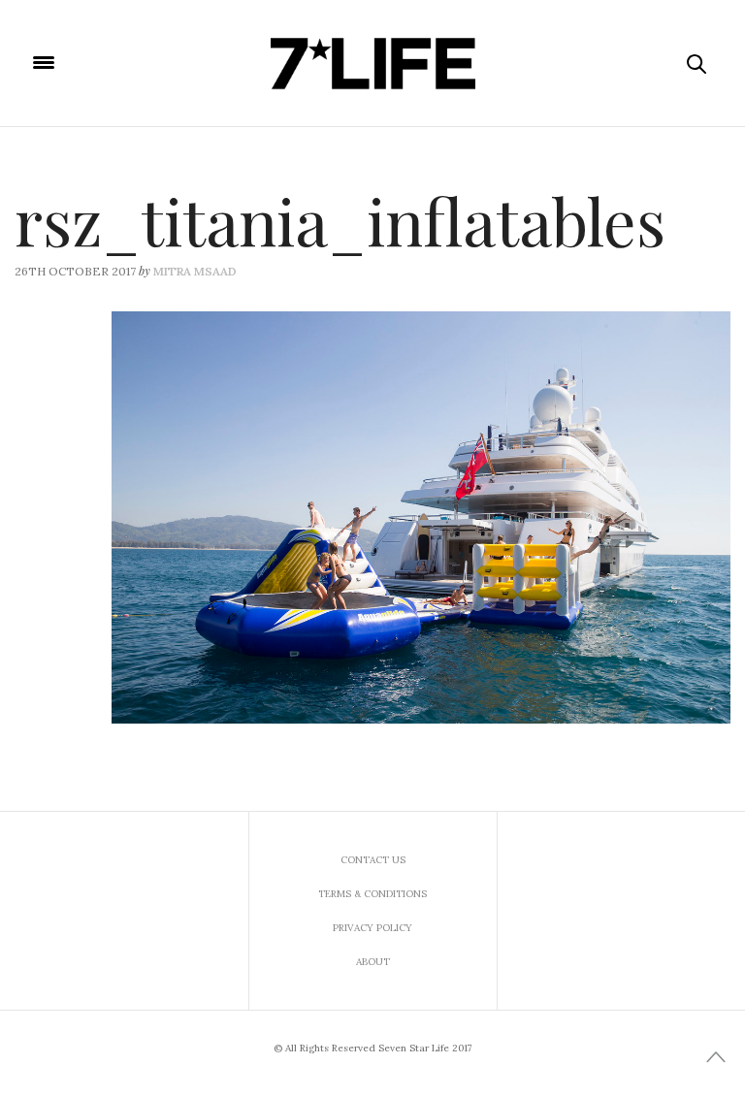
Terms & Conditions (372, 893)
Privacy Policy (372, 927)
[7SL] (372, 63)
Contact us (372, 860)
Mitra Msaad (195, 271)
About (373, 961)
